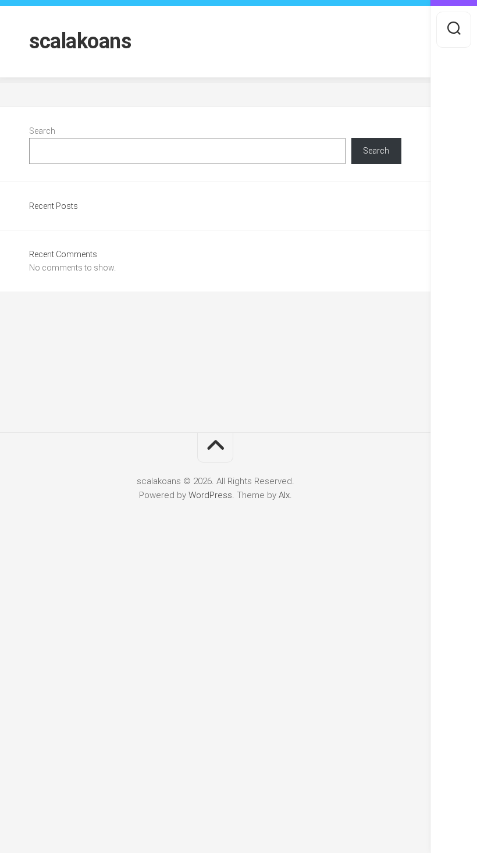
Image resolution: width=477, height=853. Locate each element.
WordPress (210, 495)
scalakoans (80, 41)
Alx (284, 495)
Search (42, 131)
